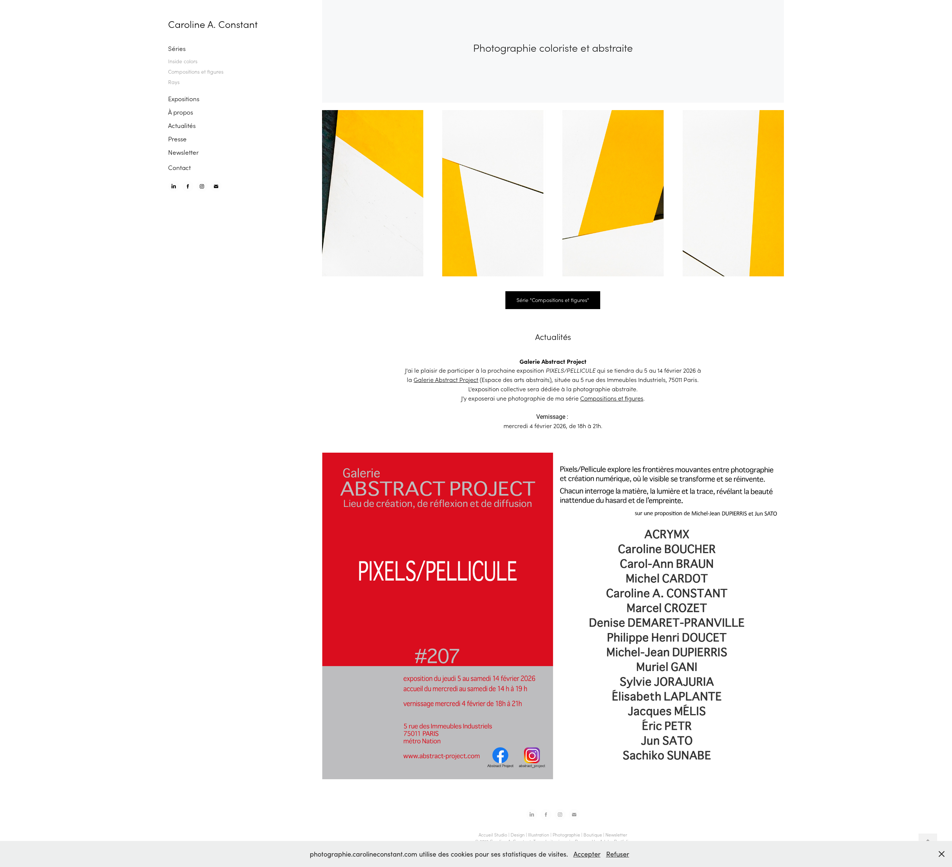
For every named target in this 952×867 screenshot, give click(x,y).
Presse (177, 139)
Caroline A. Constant (213, 23)
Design (518, 835)
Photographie (566, 835)
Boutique (592, 835)
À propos (180, 112)
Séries (177, 48)
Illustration (538, 835)
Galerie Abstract (436, 379)
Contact (179, 167)
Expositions (183, 98)
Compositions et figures (195, 71)
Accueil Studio (493, 835)
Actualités (182, 125)
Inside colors (182, 61)
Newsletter (183, 152)
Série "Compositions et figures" (553, 300)
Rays (174, 82)
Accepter (587, 854)
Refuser (617, 854)
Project (468, 379)
